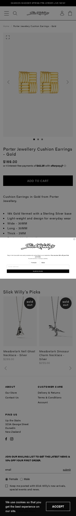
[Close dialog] (74, 239)
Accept (58, 506)
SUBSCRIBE (38, 271)
